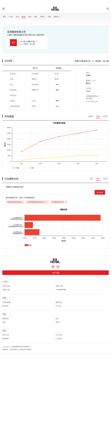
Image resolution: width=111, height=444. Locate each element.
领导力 (42, 17)
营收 (98, 116)
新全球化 (5, 306)
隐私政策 (5, 339)
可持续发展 (6, 302)
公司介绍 (59, 335)
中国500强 (59, 286)
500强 (11, 17)
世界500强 (6, 286)
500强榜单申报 (61, 290)
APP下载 (55, 273)
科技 (35, 17)
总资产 (105, 116)
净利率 (90, 116)
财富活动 (5, 318)
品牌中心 (57, 17)
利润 (91, 179)
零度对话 (59, 302)
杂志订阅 (5, 335)
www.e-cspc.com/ (92, 101)
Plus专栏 (58, 306)
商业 (29, 17)
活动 (17, 17)
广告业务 (59, 339)
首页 (4, 17)
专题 (49, 17)
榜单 (23, 17)
